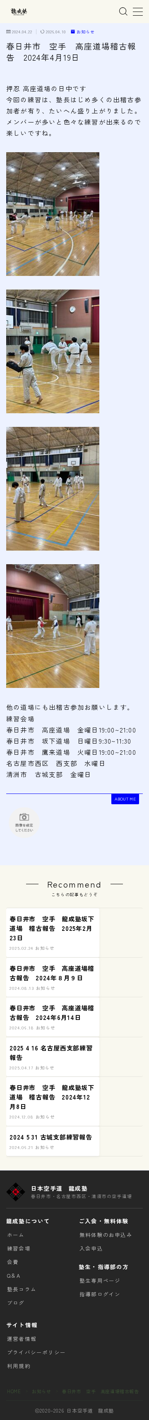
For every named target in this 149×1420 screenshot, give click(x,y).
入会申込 (91, 1248)
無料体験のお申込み (105, 1235)
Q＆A (14, 1275)
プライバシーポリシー (36, 1352)
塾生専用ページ (99, 1280)
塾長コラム (21, 1289)
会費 (13, 1262)
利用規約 (19, 1366)
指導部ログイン (99, 1294)
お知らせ (86, 32)
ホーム (16, 1235)
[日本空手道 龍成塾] (18, 12)
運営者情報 (21, 1338)
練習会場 (19, 1248)
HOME (14, 1391)
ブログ (16, 1303)
